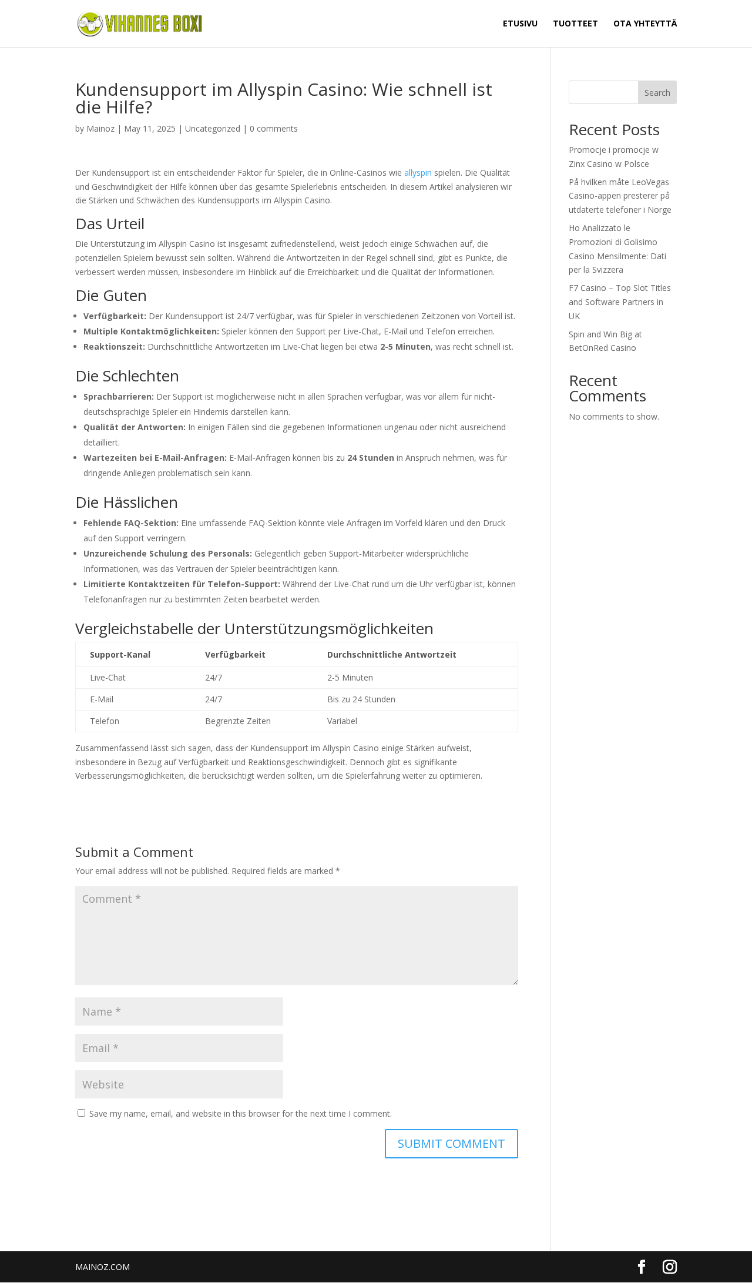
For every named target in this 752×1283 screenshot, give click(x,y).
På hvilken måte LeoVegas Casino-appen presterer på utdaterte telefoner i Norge (620, 196)
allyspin (418, 172)
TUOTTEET (575, 24)
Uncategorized (212, 128)
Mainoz (100, 128)
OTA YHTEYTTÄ (645, 24)
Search (657, 92)
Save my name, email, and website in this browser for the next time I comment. (240, 1113)
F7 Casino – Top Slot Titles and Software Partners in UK (620, 301)
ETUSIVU (520, 24)
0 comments (274, 128)
